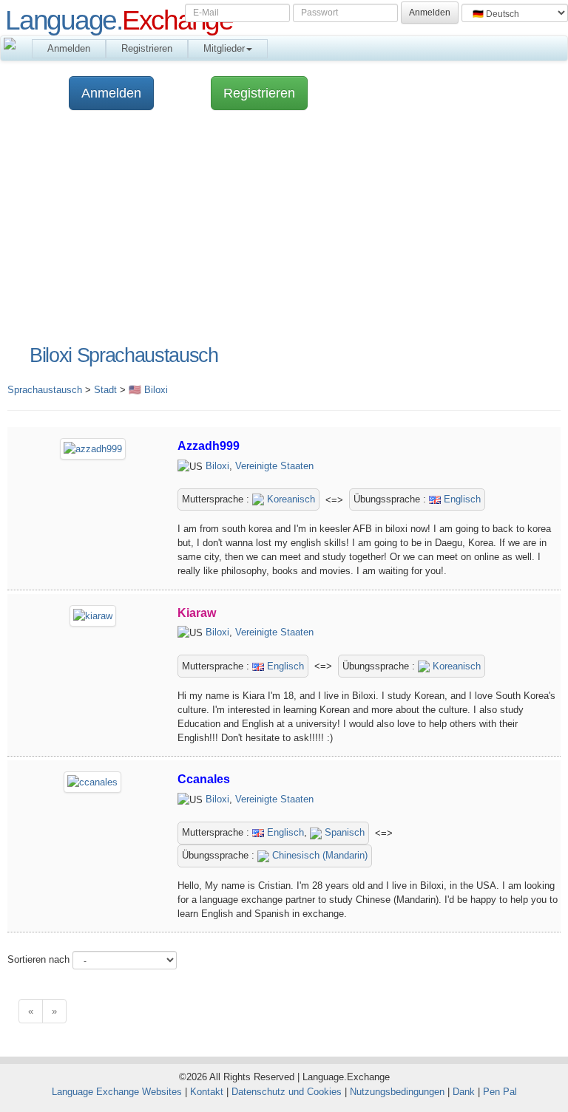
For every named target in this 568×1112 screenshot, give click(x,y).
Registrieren (146, 48)
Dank (464, 1091)
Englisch (461, 499)
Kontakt (206, 1091)
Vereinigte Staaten (274, 465)
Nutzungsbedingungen (397, 1091)
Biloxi (217, 465)
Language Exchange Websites (117, 1091)
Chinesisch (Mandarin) (318, 855)
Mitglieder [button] (224, 48)
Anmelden (68, 48)
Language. (119, 19)
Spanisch (343, 832)
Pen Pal (500, 1091)
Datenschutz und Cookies (286, 1091)
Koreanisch (289, 499)
